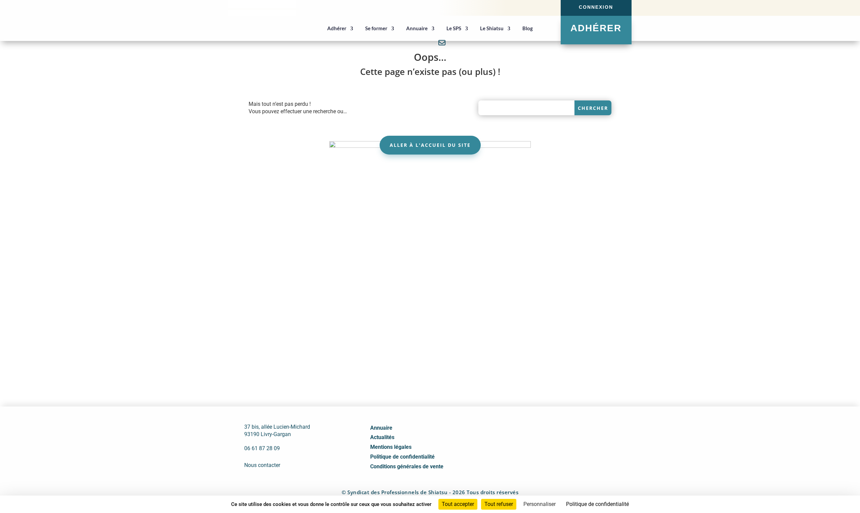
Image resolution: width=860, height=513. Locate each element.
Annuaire (381, 428)
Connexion (596, 7)
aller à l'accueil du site (430, 145)
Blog (527, 28)
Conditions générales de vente (406, 466)
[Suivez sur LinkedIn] (531, 7)
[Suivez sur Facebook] (519, 7)
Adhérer (595, 28)
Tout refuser (498, 504)
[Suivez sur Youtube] (544, 7)
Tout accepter (458, 504)
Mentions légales (391, 447)
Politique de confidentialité (402, 457)
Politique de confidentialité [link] (597, 504)
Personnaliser (539, 504)
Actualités (382, 437)
